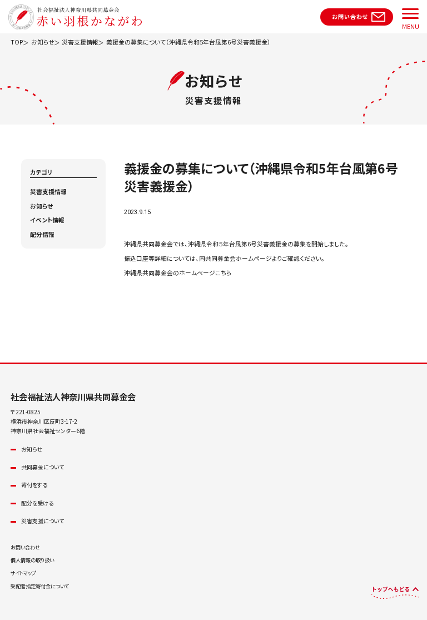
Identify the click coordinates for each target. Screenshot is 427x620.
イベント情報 (47, 220)
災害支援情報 (48, 191)
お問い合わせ (25, 547)
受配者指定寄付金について (40, 586)
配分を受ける (37, 503)
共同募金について (42, 467)
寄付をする (34, 484)
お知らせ (41, 206)
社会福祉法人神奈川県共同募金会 (73, 396)
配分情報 (42, 234)
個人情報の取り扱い (32, 560)
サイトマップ (23, 573)
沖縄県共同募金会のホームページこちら (178, 273)
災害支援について (42, 521)
